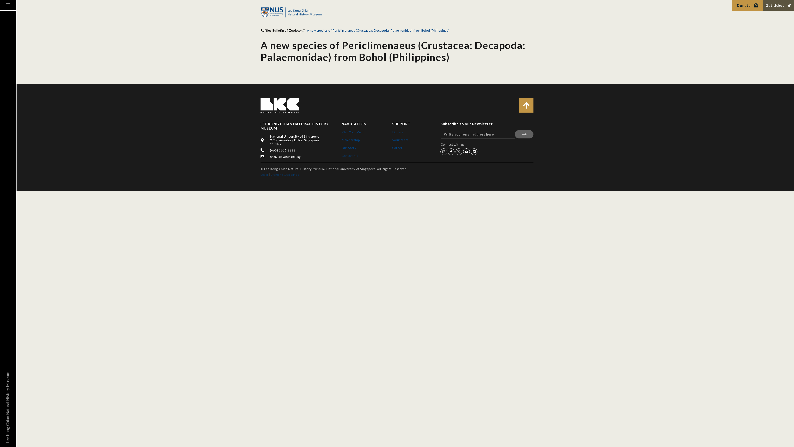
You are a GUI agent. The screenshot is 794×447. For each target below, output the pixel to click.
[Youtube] (466, 151)
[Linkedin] (474, 151)
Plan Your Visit (353, 132)
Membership (351, 140)
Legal (264, 174)
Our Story (349, 148)
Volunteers (400, 140)
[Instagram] (443, 151)
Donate (398, 132)
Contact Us (350, 155)
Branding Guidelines (285, 174)
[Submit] (524, 134)
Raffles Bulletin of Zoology (281, 30)
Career (397, 148)
